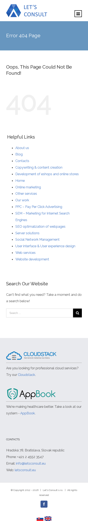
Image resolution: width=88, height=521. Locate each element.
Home (20, 180)
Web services (25, 253)
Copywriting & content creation (38, 167)
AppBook (27, 413)
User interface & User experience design (45, 246)
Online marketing (28, 187)
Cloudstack (26, 375)
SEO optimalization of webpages (40, 226)
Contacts (22, 161)
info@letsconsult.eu (31, 463)
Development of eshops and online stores (47, 174)
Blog (19, 154)
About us (22, 148)
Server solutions (27, 233)
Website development (32, 259)
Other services (26, 193)
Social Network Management (37, 239)
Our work (22, 200)
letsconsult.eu (25, 470)
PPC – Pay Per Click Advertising (38, 207)
